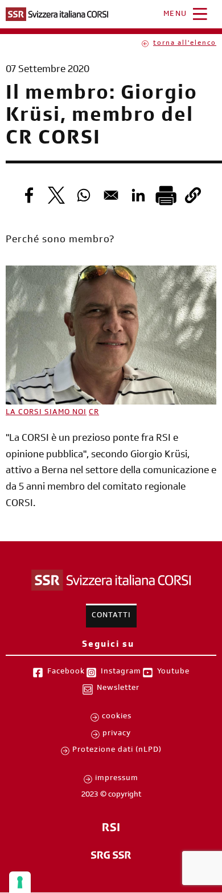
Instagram (121, 672)
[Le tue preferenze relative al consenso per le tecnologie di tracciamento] (20, 882)
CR (94, 413)
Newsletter (118, 689)
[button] (193, 195)
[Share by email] (111, 195)
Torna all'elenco (184, 43)
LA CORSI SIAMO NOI (46, 413)
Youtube (173, 672)
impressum (116, 779)
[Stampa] (165, 195)
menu (175, 15)
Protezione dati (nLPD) (117, 751)
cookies (116, 717)
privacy (116, 734)
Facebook (66, 672)
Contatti (111, 616)
